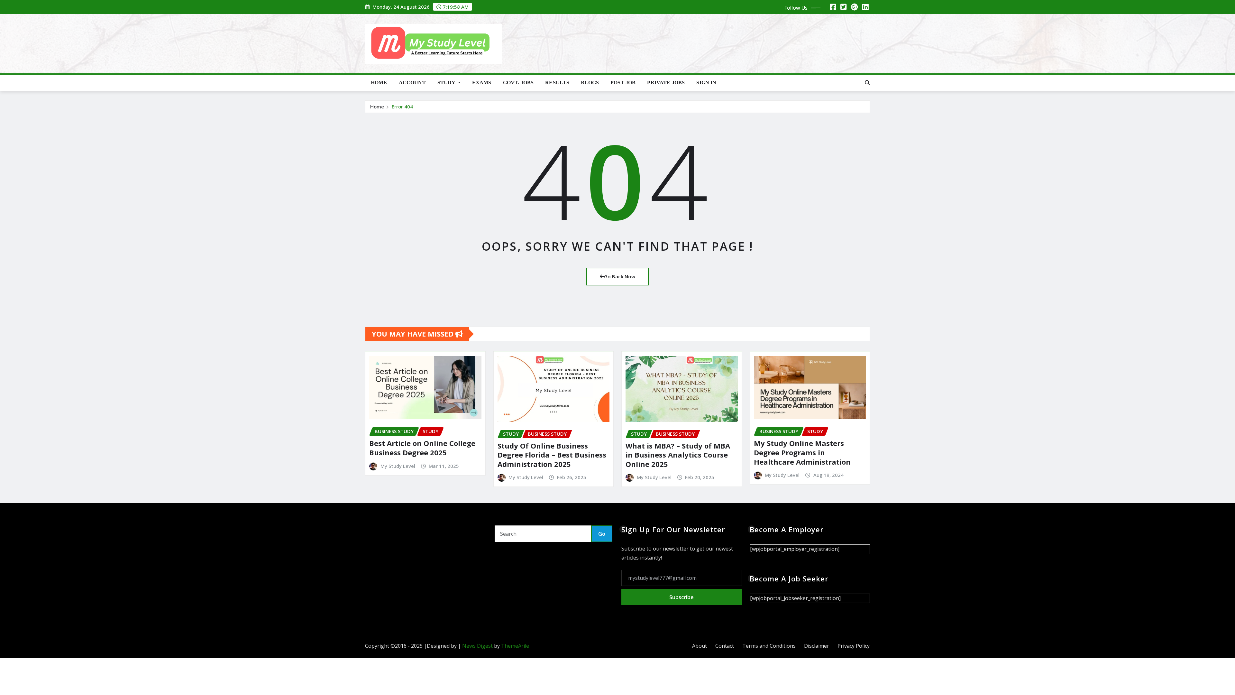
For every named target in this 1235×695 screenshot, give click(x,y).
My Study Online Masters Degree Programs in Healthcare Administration (802, 452)
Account (412, 82)
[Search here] (867, 82)
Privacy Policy (853, 645)
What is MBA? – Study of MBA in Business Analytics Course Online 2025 (678, 455)
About (699, 645)
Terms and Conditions (769, 645)
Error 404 (402, 106)
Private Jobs (666, 82)
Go (601, 533)
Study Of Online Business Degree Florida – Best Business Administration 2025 (552, 455)
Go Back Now (619, 276)
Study (447, 82)
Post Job (623, 82)
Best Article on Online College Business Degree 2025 (422, 447)
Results (557, 82)
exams (481, 82)
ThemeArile (515, 645)
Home (379, 82)
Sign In (706, 82)
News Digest (477, 645)
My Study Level (397, 466)
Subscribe (681, 597)
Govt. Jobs (518, 82)
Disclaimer (816, 645)
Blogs (590, 82)
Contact (724, 645)
